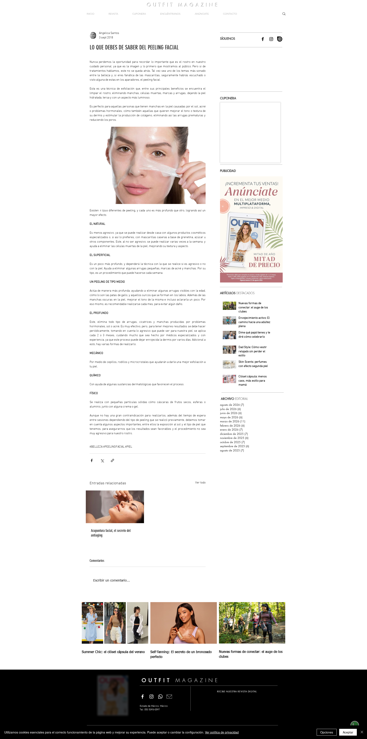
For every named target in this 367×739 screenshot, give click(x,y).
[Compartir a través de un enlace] (112, 460)
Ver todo (200, 483)
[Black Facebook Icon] (262, 39)
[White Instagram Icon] (151, 696)
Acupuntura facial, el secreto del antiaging (111, 533)
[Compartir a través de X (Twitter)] (102, 460)
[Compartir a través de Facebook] (92, 460)
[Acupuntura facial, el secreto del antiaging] (115, 506)
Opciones (326, 732)
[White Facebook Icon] (142, 696)
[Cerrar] (361, 732)
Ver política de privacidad (222, 732)
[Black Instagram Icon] (271, 39)
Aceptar (348, 732)
